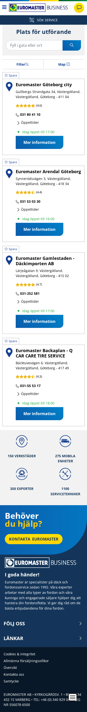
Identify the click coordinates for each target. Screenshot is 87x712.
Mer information (39, 142)
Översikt (10, 667)
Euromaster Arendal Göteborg (48, 171)
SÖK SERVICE (47, 20)
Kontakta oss (14, 674)
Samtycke (11, 681)
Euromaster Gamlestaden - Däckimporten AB (45, 260)
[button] (43, 113)
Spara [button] (13, 75)
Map (61, 64)
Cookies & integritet (19, 654)
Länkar (13, 638)
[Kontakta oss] (79, 8)
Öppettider (29, 122)
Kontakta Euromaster (33, 539)
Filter (20, 64)
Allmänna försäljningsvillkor (26, 660)
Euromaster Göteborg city (44, 84)
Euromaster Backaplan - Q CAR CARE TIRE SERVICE (44, 353)
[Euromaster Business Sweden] (38, 7)
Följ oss (14, 623)
